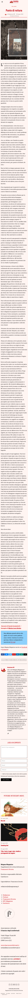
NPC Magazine (8, 901)
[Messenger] (6, 654)
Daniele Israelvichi (13, 659)
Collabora (8, 993)
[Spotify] (14, 985)
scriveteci (16, 959)
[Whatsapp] (21, 654)
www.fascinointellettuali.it (10, 945)
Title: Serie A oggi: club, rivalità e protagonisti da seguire (11, 852)
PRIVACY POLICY (19, 993)
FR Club (12, 642)
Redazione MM (10, 667)
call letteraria (5, 659)
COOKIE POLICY (4, 994)
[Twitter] (10, 654)
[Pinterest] (14, 654)
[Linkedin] (18, 654)
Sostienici (6, 903)
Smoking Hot (4, 845)
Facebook (24, 647)
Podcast (5, 897)
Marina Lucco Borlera (14, 628)
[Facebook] (2, 654)
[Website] (8, 733)
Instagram (5, 649)
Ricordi (3, 821)
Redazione (6, 895)
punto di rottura (22, 659)
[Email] (25, 654)
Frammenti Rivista (7, 869)
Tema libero (13, 6)
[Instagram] (12, 985)
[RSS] (16, 985)
